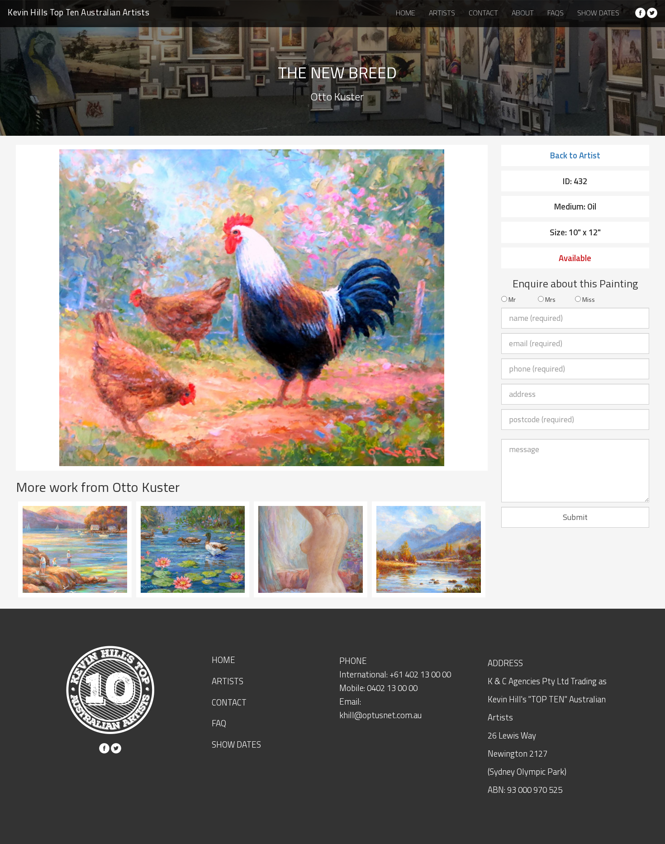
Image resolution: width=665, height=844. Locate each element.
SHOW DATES (598, 12)
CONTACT (483, 12)
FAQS (555, 12)
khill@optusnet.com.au (380, 715)
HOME (405, 12)
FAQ (219, 723)
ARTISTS (442, 12)
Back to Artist (575, 155)
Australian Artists (78, 12)
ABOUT (523, 12)
